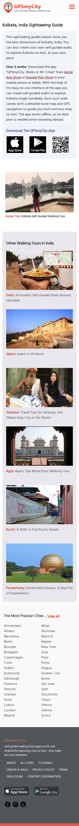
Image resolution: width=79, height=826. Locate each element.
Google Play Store (39, 77)
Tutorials (45, 763)
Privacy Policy (43, 769)
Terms (63, 769)
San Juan (48, 684)
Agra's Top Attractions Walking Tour (42, 471)
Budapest (11, 652)
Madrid (9, 716)
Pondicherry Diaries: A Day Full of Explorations (39, 590)
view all (53, 616)
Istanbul (10, 694)
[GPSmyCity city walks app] (27, 7)
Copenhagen (13, 657)
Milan (45, 626)
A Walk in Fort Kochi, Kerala (37, 530)
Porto (45, 663)
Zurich (46, 716)
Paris (44, 657)
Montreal (48, 631)
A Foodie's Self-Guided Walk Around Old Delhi (38, 298)
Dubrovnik (12, 673)
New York (48, 647)
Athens (9, 631)
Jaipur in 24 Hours (30, 354)
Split (44, 689)
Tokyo (45, 700)
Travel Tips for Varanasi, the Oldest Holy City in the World (34, 415)
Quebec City (50, 673)
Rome (45, 679)
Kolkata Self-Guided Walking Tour (43, 216)
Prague (46, 668)
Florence (10, 684)
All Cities (27, 763)
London (10, 710)
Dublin (9, 668)
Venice (46, 705)
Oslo (44, 652)
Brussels (10, 647)
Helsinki (10, 689)
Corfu (8, 663)
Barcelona (11, 636)
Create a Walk (17, 769)
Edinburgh (12, 679)
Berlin (8, 642)
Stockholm (49, 694)
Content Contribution (44, 776)
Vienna (46, 710)
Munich (47, 636)
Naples (46, 642)
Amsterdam (12, 626)
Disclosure (15, 776)
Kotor (8, 700)
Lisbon (9, 705)
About (11, 763)
